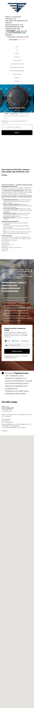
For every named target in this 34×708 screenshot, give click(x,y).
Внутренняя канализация (17, 67)
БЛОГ (17, 46)
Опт (17, 50)
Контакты (17, 81)
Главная (6, 113)
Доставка (17, 77)
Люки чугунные (17, 74)
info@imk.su (21, 39)
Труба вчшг (17, 57)
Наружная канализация (17, 64)
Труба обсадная (17, 60)
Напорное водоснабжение (17, 70)
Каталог (17, 53)
